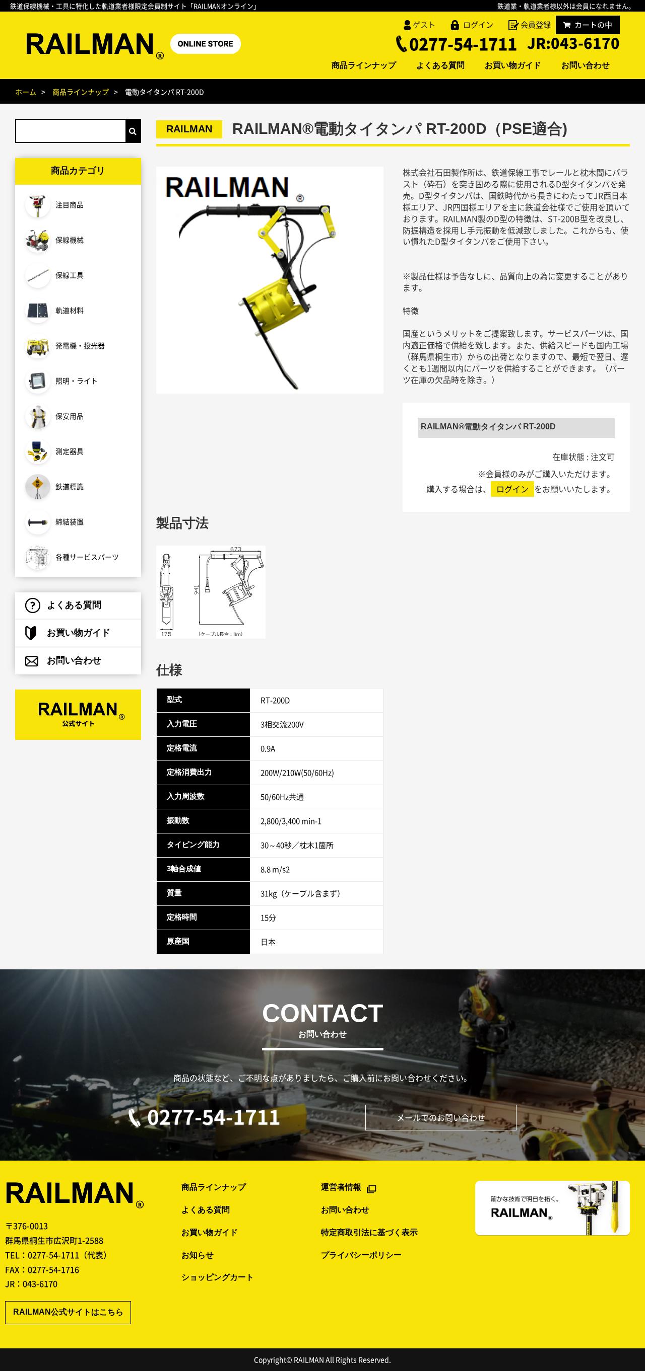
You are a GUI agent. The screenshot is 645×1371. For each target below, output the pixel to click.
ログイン (478, 24)
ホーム (25, 92)
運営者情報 (341, 1187)
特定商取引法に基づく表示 (369, 1233)
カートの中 (593, 24)
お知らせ (197, 1255)
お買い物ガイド (513, 66)
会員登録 (536, 24)
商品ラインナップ (364, 66)
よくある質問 (440, 66)
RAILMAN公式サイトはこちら (68, 1312)
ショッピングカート (217, 1277)
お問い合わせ (585, 66)
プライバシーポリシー (361, 1255)
